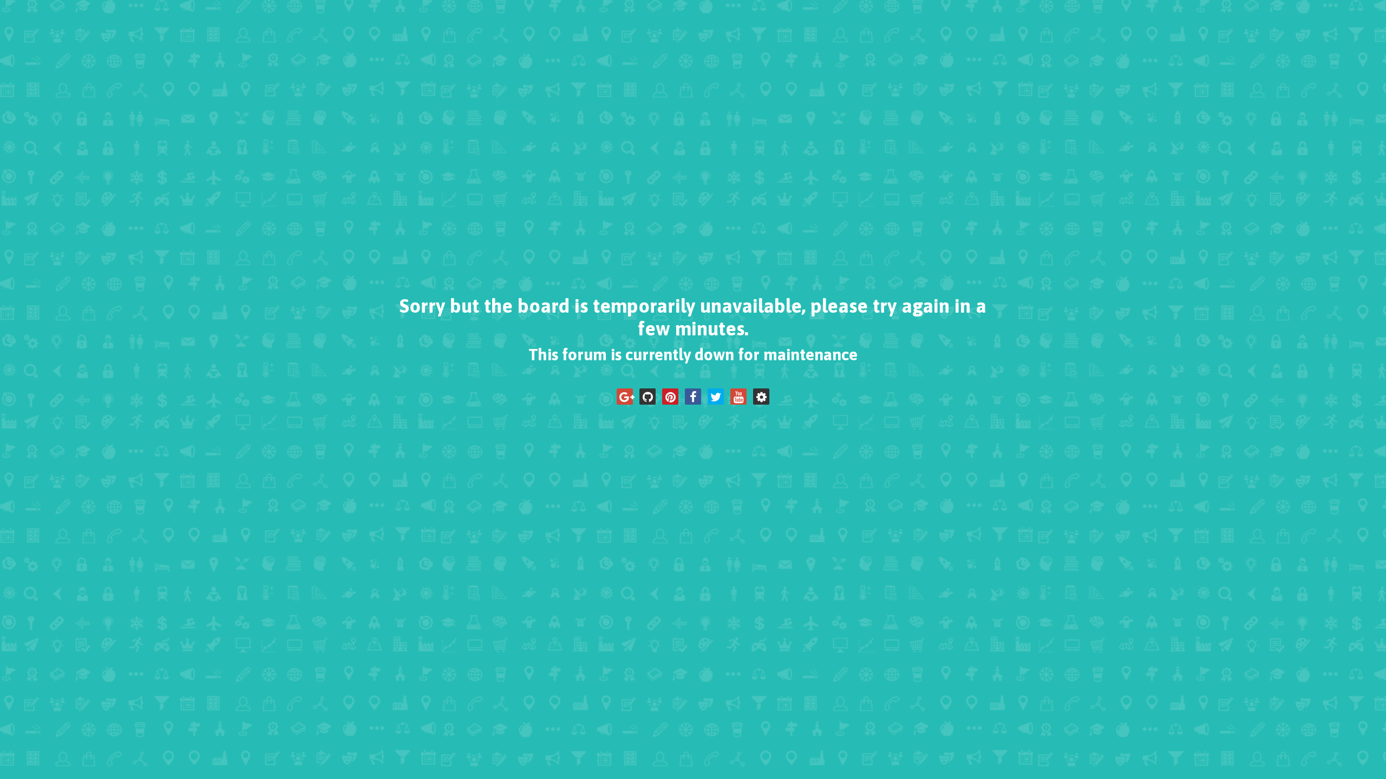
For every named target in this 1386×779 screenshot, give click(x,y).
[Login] (761, 396)
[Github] (647, 396)
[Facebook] (693, 396)
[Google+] (625, 396)
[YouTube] (738, 396)
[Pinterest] (670, 396)
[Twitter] (716, 396)
